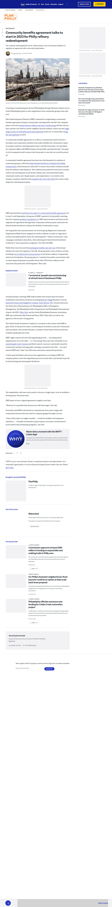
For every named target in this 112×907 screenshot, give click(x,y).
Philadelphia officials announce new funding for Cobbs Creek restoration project (45, 604)
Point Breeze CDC (46, 303)
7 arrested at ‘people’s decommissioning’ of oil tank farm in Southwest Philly (47, 277)
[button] (8, 903)
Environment (29, 10)
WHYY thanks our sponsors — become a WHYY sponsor (36, 208)
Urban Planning (10, 10)
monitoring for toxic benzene (17, 344)
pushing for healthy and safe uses (42, 248)
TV (39, 4)
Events (47, 4)
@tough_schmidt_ (16, 645)
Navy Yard (24, 312)
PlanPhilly (31, 273)
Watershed (10, 28)
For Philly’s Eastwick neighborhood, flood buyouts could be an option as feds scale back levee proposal (47, 579)
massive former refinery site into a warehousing (37, 125)
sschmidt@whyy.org (30, 645)
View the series (34, 526)
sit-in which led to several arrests (27, 254)
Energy (20, 10)
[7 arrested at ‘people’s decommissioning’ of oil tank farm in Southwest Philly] (16, 281)
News (23, 4)
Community (39, 273)
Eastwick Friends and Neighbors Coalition (22, 303)
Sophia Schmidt (17, 53)
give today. (10, 468)
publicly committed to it (29, 219)
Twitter (17, 453)
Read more (12, 641)
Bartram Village (46, 300)
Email (20, 453)
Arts (42, 4)
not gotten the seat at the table (43, 179)
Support (60, 4)
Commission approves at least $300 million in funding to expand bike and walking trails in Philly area (45, 550)
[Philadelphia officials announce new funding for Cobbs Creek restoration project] (16, 607)
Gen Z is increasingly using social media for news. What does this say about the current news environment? (91, 101)
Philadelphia (40, 10)
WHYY (10, 4)
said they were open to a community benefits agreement (43, 213)
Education (54, 4)
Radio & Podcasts (31, 4)
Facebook (13, 453)
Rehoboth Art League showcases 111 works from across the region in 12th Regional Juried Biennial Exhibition (91, 112)
